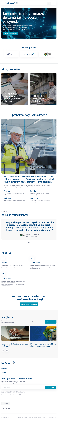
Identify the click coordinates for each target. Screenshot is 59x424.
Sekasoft (7, 417)
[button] (3, 3)
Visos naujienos (51, 322)
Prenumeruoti (50, 387)
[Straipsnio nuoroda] (14, 336)
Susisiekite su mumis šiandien (29, 304)
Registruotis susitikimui (10, 33)
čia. (20, 393)
